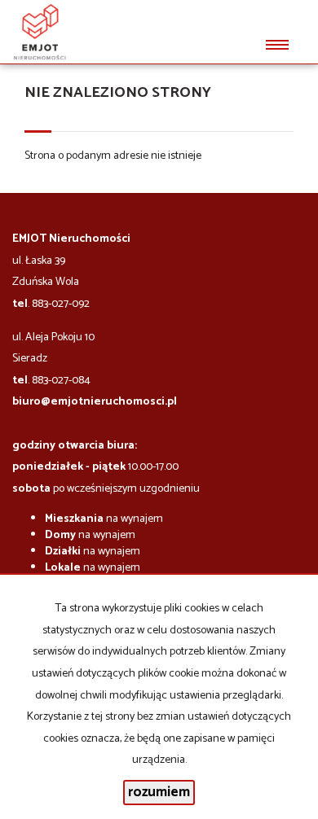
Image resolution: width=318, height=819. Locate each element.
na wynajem (104, 519)
